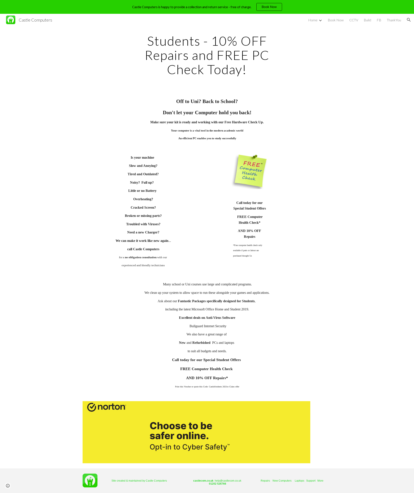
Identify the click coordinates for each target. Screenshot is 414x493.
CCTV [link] (353, 20)
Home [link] (313, 20)
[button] (409, 20)
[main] (207, 55)
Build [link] (367, 20)
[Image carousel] (196, 432)
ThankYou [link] (394, 20)
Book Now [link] (336, 20)
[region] (207, 7)
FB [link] (379, 20)
